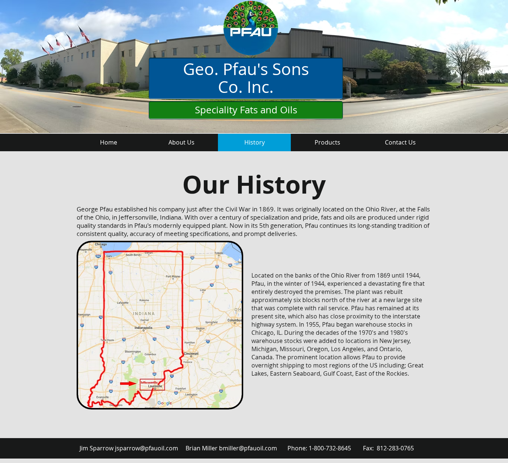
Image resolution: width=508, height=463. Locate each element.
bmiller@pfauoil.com (248, 448)
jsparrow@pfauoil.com (146, 448)
